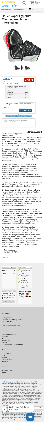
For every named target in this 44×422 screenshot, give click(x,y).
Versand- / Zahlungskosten (12, 320)
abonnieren (9, 302)
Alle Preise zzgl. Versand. (9, 382)
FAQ (3, 338)
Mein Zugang (19, 9)
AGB (3, 355)
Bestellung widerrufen (11, 325)
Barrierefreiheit (7, 359)
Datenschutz (6, 354)
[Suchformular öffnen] (24, 3)
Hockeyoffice (7, 371)
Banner (4, 342)
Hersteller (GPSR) (11, 252)
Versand (15, 83)
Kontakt (5, 336)
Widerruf (5, 357)
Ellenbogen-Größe (11, 104)
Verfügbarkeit (7, 318)
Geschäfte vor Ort (9, 335)
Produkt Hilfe (7, 322)
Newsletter (6, 340)
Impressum (6, 361)
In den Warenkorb (25, 111)
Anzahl (6, 107)
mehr (4, 372)
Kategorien (5, 9)
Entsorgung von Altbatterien (12, 344)
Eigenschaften (9, 250)
